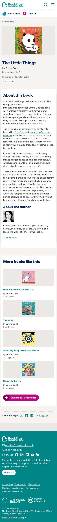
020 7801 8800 (14, 450)
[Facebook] (16, 454)
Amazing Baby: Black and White (21, 350)
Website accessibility (12, 491)
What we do (20, 484)
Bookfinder (7, 21)
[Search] (46, 5)
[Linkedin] (27, 454)
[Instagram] (21, 454)
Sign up (8, 472)
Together (8, 320)
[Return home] (12, 4)
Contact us (7, 484)
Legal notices (18, 488)
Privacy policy (32, 488)
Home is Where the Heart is (18, 289)
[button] (21, 415)
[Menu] (53, 5)
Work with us (34, 484)
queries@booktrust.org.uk (19, 445)
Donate (32, 13)
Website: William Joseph (14, 517)
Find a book (13, 13)
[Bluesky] (37, 454)
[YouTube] (32, 454)
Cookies (6, 488)
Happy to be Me (12, 381)
